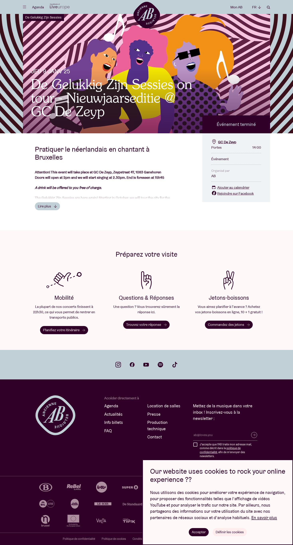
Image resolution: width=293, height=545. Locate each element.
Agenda (38, 7)
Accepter (199, 532)
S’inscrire (254, 435)
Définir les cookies (230, 532)
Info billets (113, 422)
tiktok (175, 364)
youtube (146, 364)
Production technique (157, 425)
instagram (118, 364)
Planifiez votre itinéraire (61, 330)
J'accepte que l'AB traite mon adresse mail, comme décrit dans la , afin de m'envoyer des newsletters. (226, 450)
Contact (154, 437)
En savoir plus (264, 517)
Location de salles (163, 406)
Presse (153, 414)
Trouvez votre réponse (144, 324)
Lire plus (45, 206)
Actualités (113, 414)
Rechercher (268, 7)
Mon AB (236, 7)
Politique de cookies (114, 539)
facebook (132, 364)
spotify (160, 364)
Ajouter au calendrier (233, 187)
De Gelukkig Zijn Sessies (43, 17)
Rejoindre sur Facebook (235, 193)
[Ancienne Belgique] (146, 14)
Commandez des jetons (226, 324)
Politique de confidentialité (79, 539)
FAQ (108, 430)
